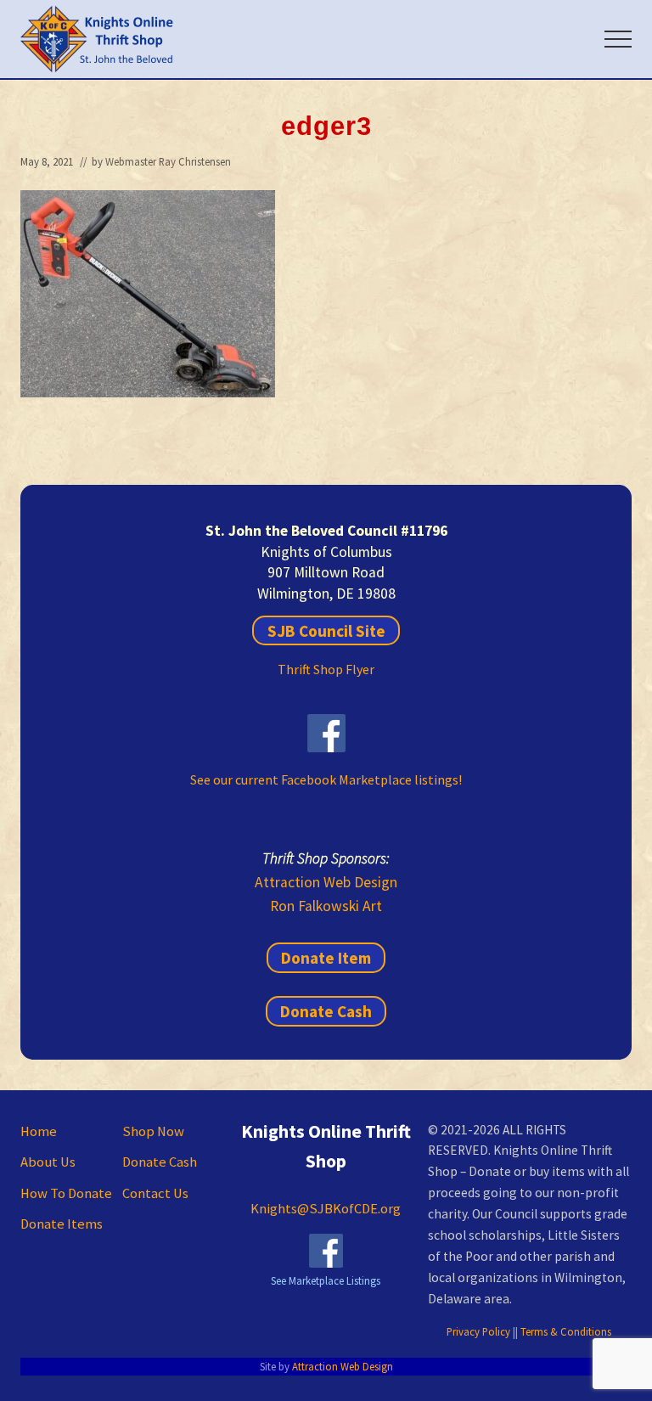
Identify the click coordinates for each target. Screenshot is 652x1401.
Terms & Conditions (565, 1331)
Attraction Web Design (326, 882)
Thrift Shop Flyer (326, 669)
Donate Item (326, 958)
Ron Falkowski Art (326, 906)
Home (38, 1131)
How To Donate (66, 1193)
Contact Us (155, 1193)
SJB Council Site (326, 630)
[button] (618, 39)
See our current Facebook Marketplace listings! (326, 779)
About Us (48, 1162)
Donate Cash (326, 1011)
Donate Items (61, 1224)
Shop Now (153, 1131)
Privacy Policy (478, 1331)
